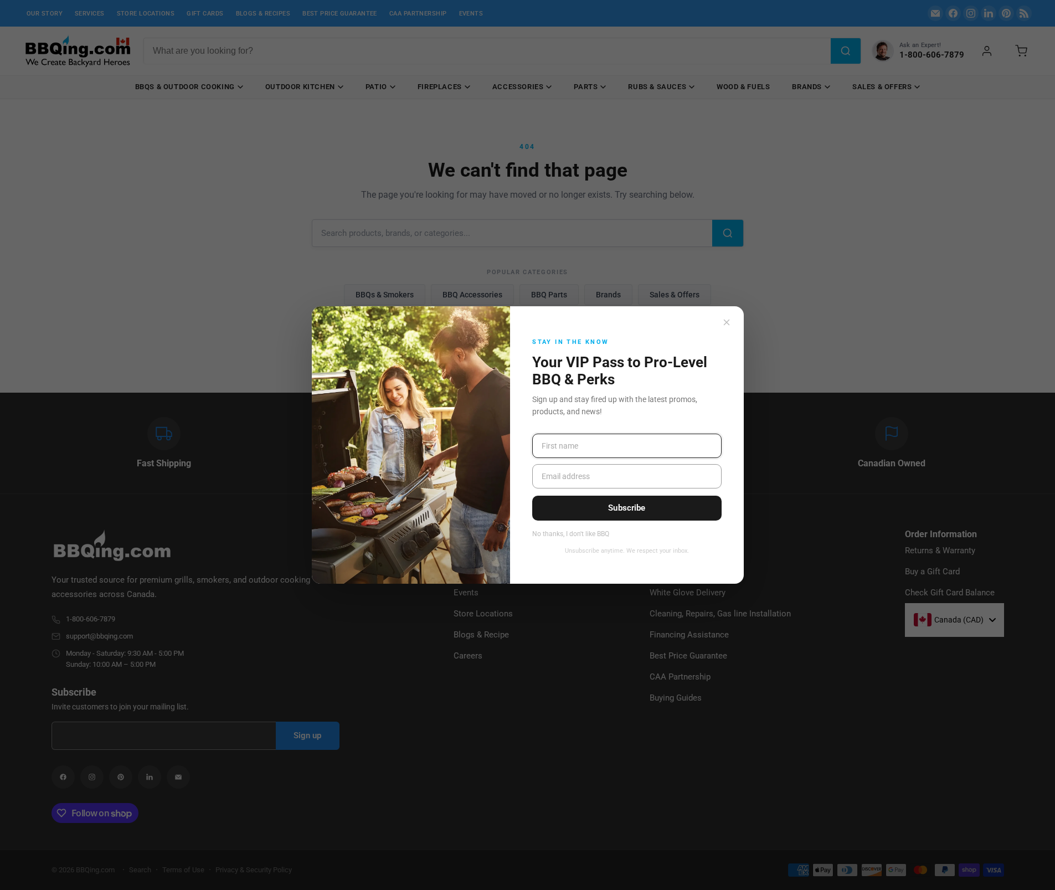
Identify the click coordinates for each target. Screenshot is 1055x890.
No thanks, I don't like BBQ (570, 534)
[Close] (726, 322)
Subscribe (626, 508)
